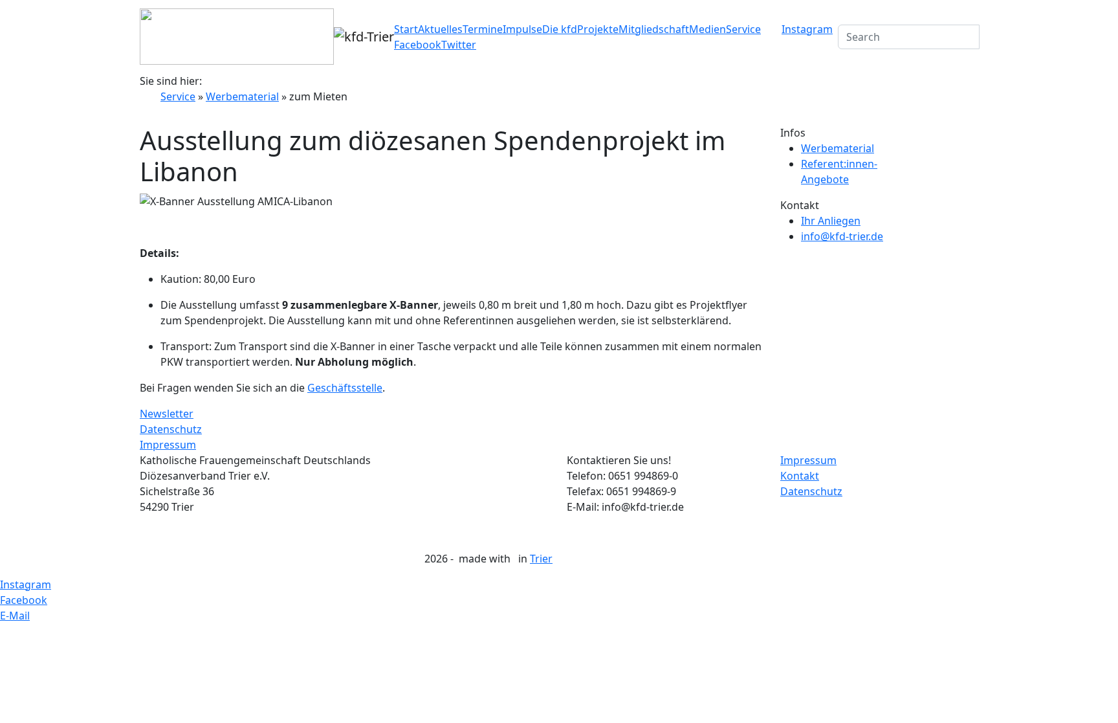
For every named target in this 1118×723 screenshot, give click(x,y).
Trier (541, 558)
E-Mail (15, 615)
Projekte (598, 29)
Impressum (168, 445)
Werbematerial (242, 96)
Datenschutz (171, 429)
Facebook (417, 45)
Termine (483, 29)
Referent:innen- (839, 164)
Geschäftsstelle (344, 388)
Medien (707, 29)
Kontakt (799, 476)
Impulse (522, 29)
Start (406, 29)
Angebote (825, 179)
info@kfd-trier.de (842, 236)
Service (743, 29)
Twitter (458, 45)
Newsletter (166, 413)
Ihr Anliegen (830, 221)
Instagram (807, 29)
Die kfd (559, 29)
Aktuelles (440, 29)
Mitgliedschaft (654, 29)
